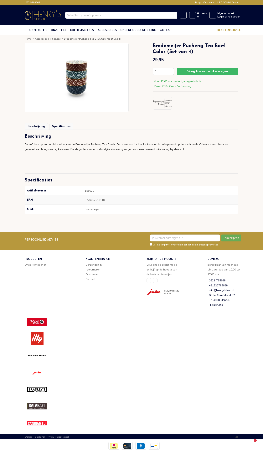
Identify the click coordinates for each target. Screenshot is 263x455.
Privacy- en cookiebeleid (58, 437)
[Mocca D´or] (39, 321)
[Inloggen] (212, 15)
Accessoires (42, 38)
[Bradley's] (39, 389)
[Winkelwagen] (192, 15)
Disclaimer (40, 437)
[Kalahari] (39, 406)
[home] (26, 30)
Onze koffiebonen (36, 265)
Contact (90, 279)
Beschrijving (36, 126)
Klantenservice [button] (229, 30)
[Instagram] (155, 280)
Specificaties (61, 126)
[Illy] (39, 338)
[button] (131, 138)
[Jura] (39, 372)
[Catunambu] (39, 423)
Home (28, 38)
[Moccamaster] (39, 355)
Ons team (208, 2)
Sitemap (28, 437)
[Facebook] (149, 280)
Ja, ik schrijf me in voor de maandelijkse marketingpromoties (186, 244)
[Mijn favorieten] (183, 15)
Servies (56, 38)
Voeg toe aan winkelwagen (207, 71)
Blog (198, 2)
